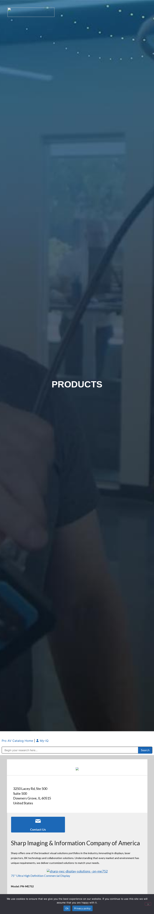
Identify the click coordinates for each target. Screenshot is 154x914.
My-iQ (43, 741)
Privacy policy (82, 908)
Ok (67, 908)
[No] (148, 904)
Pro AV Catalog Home (18, 741)
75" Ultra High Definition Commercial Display (40, 875)
